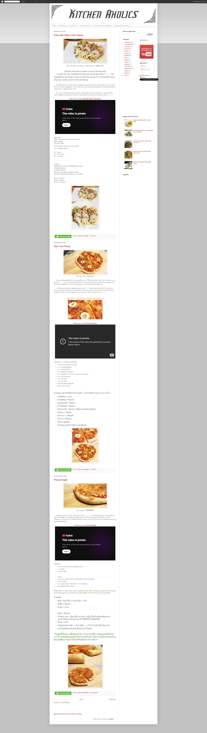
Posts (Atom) (65, 702)
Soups (126, 71)
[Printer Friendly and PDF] (63, 236)
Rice (126, 57)
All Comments (146, 69)
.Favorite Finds (129, 44)
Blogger (111, 719)
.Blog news (128, 42)
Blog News (63, 25)
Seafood (127, 64)
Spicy (126, 73)
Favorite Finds (85, 25)
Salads (127, 60)
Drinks (126, 51)
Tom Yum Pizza (62, 246)
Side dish (127, 66)
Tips (126, 75)
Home (54, 25)
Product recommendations (102, 25)
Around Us (73, 25)
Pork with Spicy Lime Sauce (68, 35)
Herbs (126, 53)
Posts (144, 66)
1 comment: (93, 235)
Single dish (128, 68)
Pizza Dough (60, 479)
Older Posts (112, 699)
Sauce (126, 62)
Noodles (127, 55)
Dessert (127, 49)
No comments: (94, 692)
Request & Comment (122, 25)
